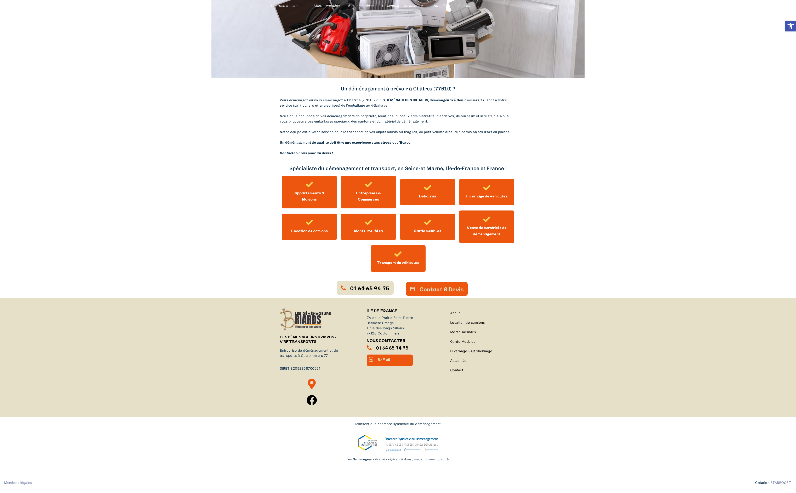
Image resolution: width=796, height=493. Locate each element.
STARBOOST (781, 483)
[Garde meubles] (427, 222)
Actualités (441, 6)
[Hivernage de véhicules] (486, 187)
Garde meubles (427, 230)
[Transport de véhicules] (398, 254)
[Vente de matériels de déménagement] (486, 219)
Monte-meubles (327, 6)
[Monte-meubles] (368, 222)
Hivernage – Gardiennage (403, 6)
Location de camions (288, 6)
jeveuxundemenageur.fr (431, 459)
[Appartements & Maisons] (309, 184)
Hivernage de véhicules (487, 196)
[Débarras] (427, 187)
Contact (465, 6)
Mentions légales (18, 483)
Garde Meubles (361, 6)
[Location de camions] (309, 222)
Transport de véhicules (398, 262)
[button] (790, 26)
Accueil (256, 6)
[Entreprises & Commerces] (368, 184)
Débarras (427, 196)
